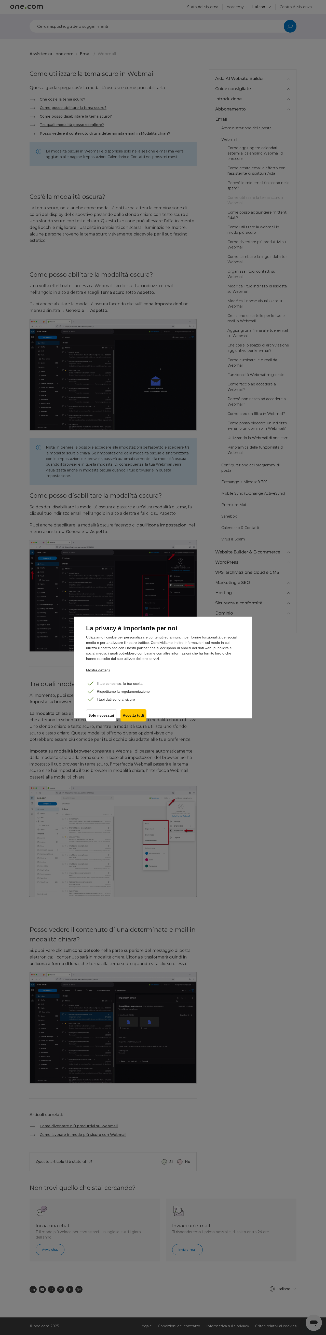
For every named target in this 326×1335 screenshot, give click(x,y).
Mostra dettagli (98, 670)
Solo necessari (101, 715)
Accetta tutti (133, 715)
